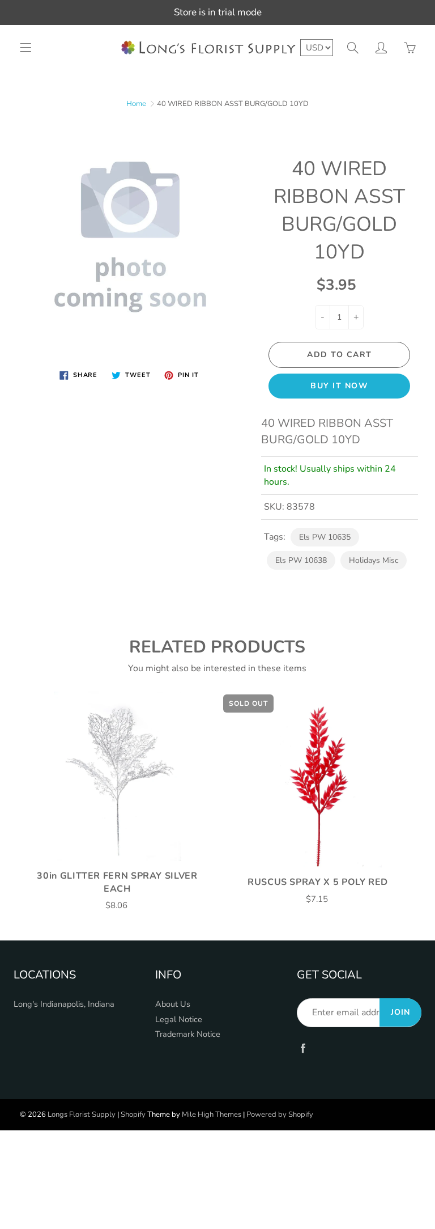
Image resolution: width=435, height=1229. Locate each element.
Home (136, 104)
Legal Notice (178, 1019)
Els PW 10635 (325, 537)
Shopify (133, 1114)
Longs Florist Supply (82, 1114)
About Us (172, 1004)
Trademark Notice (187, 1034)
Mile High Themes (211, 1114)
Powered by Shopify (279, 1114)
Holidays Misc (373, 560)
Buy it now (339, 385)
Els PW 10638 (301, 560)
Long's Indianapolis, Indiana (64, 1004)
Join (400, 1012)
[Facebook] (303, 1048)
